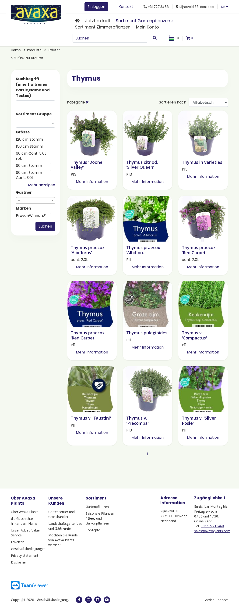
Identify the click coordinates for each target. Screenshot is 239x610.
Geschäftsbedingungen (26, 548)
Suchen (45, 226)
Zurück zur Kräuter (28, 58)
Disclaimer (19, 562)
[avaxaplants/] (88, 599)
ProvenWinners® (31, 215)
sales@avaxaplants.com (212, 531)
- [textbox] (19, 200)
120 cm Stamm (29, 139)
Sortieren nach (172, 102)
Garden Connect (216, 600)
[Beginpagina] (77, 21)
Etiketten (17, 542)
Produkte (34, 50)
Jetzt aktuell (97, 21)
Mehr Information (92, 181)
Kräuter (54, 50)
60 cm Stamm (29, 165)
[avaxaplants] (79, 599)
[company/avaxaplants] (97, 599)
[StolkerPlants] (107, 599)
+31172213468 (212, 526)
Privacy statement (24, 555)
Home (16, 50)
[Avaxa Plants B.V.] (36, 13)
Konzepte (93, 530)
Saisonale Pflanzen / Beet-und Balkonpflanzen (100, 518)
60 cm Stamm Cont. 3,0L (29, 175)
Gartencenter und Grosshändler (61, 514)
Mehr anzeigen (41, 185)
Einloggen (96, 6)
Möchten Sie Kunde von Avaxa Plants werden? (63, 540)
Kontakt (126, 6)
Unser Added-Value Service (25, 532)
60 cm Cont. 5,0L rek (31, 156)
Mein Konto (147, 27)
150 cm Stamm (29, 146)
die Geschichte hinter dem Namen (25, 521)
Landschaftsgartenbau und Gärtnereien (63, 526)
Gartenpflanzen (97, 506)
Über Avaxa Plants (25, 512)
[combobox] (35, 200)
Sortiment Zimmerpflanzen (102, 27)
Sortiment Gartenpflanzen (143, 21)
